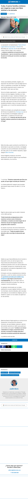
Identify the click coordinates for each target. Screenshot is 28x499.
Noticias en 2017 (4, 372)
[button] (3, 346)
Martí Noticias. (10, 152)
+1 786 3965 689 (14, 472)
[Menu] (1, 2)
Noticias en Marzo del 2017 (14, 372)
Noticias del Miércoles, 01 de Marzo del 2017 (10, 375)
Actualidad (3, 13)
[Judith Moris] (14, 385)
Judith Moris (12, 13)
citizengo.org (19, 112)
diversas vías (12, 48)
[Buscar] (26, 2)
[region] (14, 70)
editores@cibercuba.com (14, 470)
